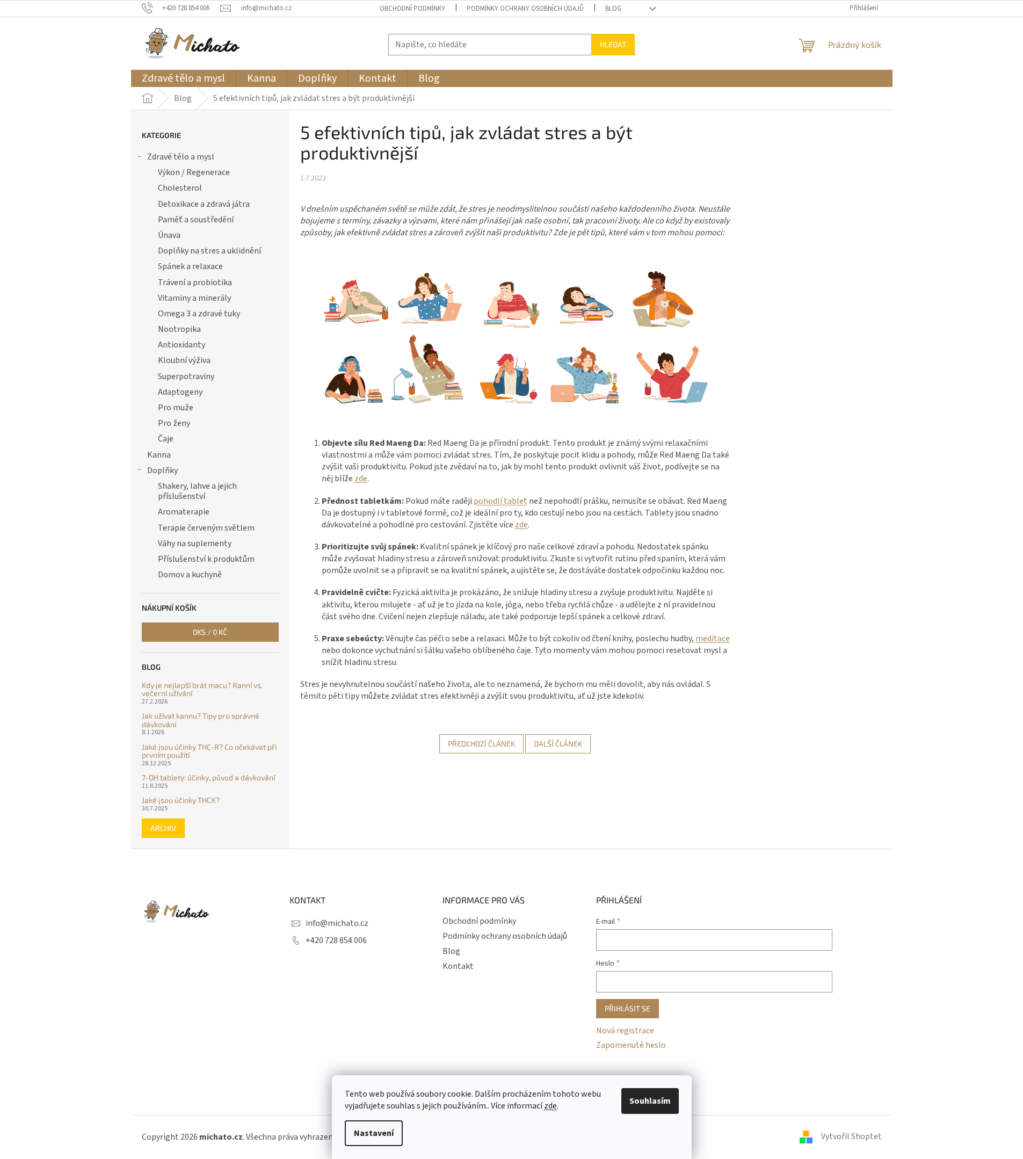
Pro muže (175, 408)
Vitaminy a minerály (194, 298)
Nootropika (179, 329)
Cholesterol (180, 188)
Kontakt (458, 966)
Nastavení (374, 1133)
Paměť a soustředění (196, 220)
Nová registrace (625, 1031)
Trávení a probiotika (195, 282)
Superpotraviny (186, 376)
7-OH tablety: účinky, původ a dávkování (208, 777)
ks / (210, 631)
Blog (613, 8)
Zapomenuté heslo (631, 1045)
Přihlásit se (627, 1008)
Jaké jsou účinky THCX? (181, 800)
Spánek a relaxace (190, 266)
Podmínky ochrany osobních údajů (525, 8)
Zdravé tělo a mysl (180, 157)
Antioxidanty (181, 345)
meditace (712, 638)
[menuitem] (183, 78)
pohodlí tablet (500, 501)
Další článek (558, 743)
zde (550, 1106)
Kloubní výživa (184, 360)
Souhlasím (650, 1101)
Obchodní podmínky (412, 8)
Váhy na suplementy (194, 543)
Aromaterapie (183, 512)
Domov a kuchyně (190, 575)
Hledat (613, 44)
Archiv (163, 827)
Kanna (159, 455)
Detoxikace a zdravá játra (204, 204)
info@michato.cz (337, 923)
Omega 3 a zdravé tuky (199, 314)
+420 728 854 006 (336, 940)
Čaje (165, 439)
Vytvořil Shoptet (851, 1136)
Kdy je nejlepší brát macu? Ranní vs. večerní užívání (202, 689)
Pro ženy (174, 423)
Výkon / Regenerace (194, 172)
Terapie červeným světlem (206, 528)
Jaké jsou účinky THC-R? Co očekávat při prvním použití (209, 751)
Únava (169, 235)
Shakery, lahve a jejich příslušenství (197, 491)
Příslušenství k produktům (206, 559)
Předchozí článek (481, 743)
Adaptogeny (180, 392)
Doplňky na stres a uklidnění (209, 251)
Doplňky (162, 470)
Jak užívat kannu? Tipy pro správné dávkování (200, 720)
